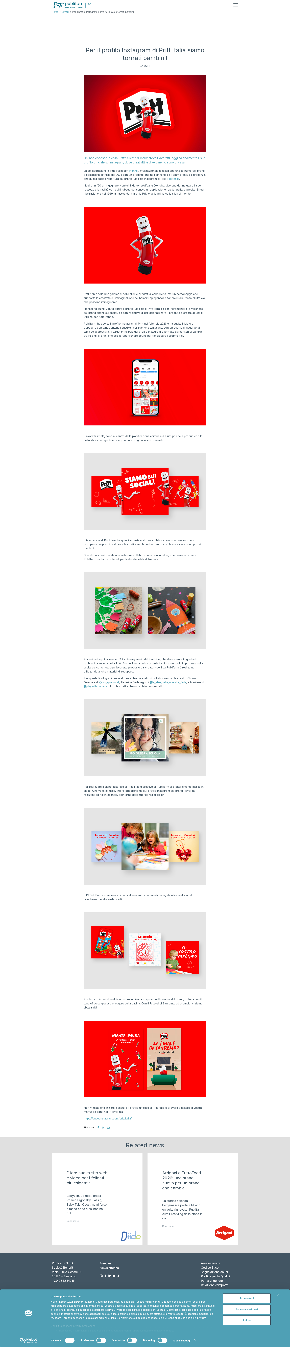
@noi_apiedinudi (109, 682)
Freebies (105, 1263)
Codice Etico (210, 1267)
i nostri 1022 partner (70, 1301)
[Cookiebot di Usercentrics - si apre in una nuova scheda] (28, 1340)
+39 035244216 (63, 1280)
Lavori (65, 11)
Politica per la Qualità (215, 1276)
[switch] (101, 1340)
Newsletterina (109, 1268)
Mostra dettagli (182, 1340)
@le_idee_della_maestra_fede (168, 682)
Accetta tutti (247, 1298)
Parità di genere (212, 1280)
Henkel (133, 170)
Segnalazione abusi (214, 1272)
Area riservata (210, 1263)
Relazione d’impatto (215, 1285)
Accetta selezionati (247, 1309)
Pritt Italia (173, 178)
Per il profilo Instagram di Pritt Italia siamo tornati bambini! (103, 11)
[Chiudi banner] (278, 1295)
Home (55, 11)
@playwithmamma (95, 686)
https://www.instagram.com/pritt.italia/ (108, 1118)
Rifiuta (247, 1320)
